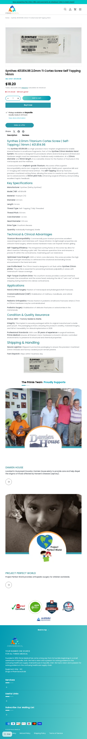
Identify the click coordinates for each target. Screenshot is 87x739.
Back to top (42, 630)
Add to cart (36, 98)
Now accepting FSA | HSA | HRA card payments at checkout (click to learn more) (43, 2)
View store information (17, 118)
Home (7, 17)
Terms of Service (56, 733)
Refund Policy (25, 733)
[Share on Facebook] (18, 131)
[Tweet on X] (14, 131)
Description (12, 135)
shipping (25, 88)
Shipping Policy (40, 733)
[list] (43, 45)
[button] (75, 9)
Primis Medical (15, 729)
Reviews (25, 135)
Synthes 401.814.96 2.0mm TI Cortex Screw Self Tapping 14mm (31, 17)
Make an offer (19, 126)
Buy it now (28, 105)
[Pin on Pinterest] (23, 131)
